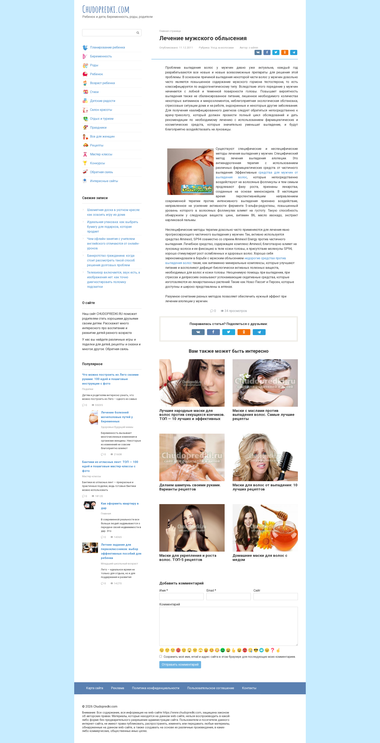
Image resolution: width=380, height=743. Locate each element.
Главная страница (170, 30)
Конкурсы (97, 163)
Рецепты (97, 145)
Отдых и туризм (101, 119)
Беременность (101, 56)
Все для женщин (102, 136)
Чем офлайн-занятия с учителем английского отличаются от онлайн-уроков (113, 243)
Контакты (249, 688)
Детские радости (102, 101)
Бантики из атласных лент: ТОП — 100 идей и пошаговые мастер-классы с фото (110, 466)
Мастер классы (101, 154)
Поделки (87, 389)
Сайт (257, 590)
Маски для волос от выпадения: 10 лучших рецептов (265, 487)
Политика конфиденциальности (155, 688)
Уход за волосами (222, 47)
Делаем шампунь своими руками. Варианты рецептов (190, 487)
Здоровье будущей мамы (117, 427)
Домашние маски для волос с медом (260, 557)
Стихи (94, 92)
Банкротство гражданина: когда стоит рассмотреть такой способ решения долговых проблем (111, 260)
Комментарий (169, 604)
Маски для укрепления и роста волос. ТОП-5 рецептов (187, 557)
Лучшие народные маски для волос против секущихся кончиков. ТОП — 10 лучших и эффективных (192, 414)
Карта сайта (94, 688)
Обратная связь (101, 172)
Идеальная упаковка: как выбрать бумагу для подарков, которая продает (112, 226)
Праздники (98, 127)
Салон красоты (101, 110)
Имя (163, 590)
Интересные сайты (104, 181)
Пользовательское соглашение (210, 688)
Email (211, 590)
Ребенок (96, 74)
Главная (106, 513)
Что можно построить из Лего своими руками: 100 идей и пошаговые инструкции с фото (110, 379)
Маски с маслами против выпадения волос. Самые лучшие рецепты (263, 414)
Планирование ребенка (107, 47)
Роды (94, 65)
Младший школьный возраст (119, 563)
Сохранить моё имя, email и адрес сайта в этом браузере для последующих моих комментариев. (230, 656)
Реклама (117, 688)
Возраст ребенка (102, 83)
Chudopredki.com (106, 9)
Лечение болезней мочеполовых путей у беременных (117, 417)
